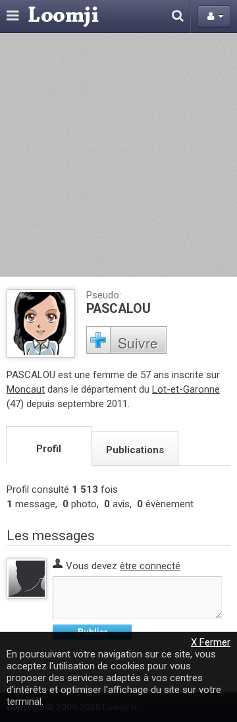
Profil (48, 449)
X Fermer (210, 642)
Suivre (138, 342)
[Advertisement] (118, 154)
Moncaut (26, 389)
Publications (135, 450)
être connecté (150, 566)
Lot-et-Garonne (186, 389)
